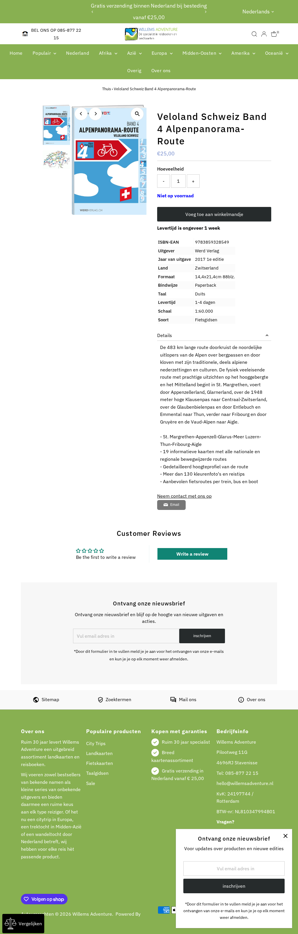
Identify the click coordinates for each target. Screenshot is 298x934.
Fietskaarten (99, 763)
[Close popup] (285, 836)
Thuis (106, 88)
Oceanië (274, 53)
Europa (160, 53)
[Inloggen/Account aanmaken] (264, 34)
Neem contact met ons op (184, 496)
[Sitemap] (36, 701)
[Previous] (92, 11)
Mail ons (187, 699)
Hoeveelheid (170, 169)
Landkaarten (99, 753)
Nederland (77, 53)
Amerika (241, 53)
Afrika (106, 53)
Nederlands (256, 11)
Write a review (192, 554)
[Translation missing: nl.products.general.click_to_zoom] (137, 113)
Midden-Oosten (200, 53)
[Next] (205, 11)
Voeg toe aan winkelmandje (214, 214)
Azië (132, 53)
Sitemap (50, 699)
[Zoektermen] (100, 701)
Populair (42, 53)
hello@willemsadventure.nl (245, 783)
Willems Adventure (92, 914)
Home (16, 53)
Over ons (161, 70)
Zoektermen (118, 699)
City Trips (96, 743)
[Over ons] (241, 701)
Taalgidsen (97, 773)
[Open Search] (254, 34)
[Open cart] (274, 34)
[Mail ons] (173, 701)
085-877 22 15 (241, 773)
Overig (134, 70)
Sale (90, 783)
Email (174, 505)
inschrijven (202, 635)
